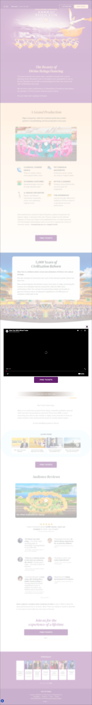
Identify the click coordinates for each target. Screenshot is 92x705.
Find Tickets (46, 380)
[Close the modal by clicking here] (87, 327)
